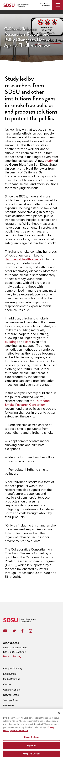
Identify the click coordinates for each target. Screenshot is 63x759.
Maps (6, 656)
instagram (33, 631)
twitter (16, 631)
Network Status (11, 694)
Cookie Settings (31, 737)
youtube (5, 631)
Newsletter (8, 705)
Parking (17, 656)
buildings (11, 342)
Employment (9, 673)
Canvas (7, 684)
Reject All (31, 745)
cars (28, 342)
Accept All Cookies (31, 754)
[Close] (59, 713)
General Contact (11, 689)
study (49, 161)
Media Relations (11, 679)
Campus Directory (12, 668)
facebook (25, 631)
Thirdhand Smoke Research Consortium (27, 403)
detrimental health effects (23, 259)
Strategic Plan (10, 700)
